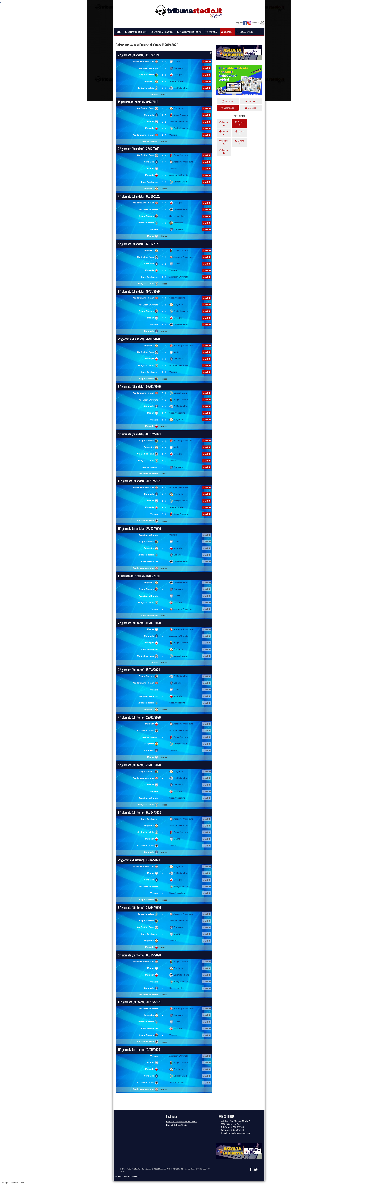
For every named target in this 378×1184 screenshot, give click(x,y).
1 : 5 (164, 115)
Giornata (228, 101)
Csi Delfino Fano (181, 88)
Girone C (224, 133)
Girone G (224, 151)
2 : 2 (164, 203)
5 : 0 (164, 223)
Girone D (240, 133)
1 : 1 (164, 75)
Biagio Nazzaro (147, 74)
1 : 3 (164, 413)
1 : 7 (164, 311)
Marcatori (251, 108)
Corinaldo (178, 68)
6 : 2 (164, 61)
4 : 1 (164, 365)
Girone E (224, 142)
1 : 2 (164, 447)
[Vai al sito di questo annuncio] (32, 75)
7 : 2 (164, 400)
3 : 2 (164, 257)
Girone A (224, 123)
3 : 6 (164, 216)
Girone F (240, 142)
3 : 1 (164, 68)
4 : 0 (164, 108)
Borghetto (149, 81)
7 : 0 (164, 461)
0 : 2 (164, 345)
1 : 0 (164, 277)
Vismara (154, 94)
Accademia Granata (148, 68)
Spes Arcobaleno (177, 81)
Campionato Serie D (137, 31)
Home (118, 31)
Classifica (251, 101)
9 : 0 (164, 359)
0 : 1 (164, 264)
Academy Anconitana (144, 61)
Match (206, 61)
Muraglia (177, 74)
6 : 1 (164, 514)
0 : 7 (164, 162)
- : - (164, 535)
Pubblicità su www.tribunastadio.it (181, 1121)
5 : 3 (164, 128)
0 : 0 (164, 169)
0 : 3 (164, 305)
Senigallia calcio (146, 88)
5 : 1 (164, 352)
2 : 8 (164, 182)
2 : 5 (164, 209)
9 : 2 (164, 155)
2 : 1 (164, 270)
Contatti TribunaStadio (176, 1125)
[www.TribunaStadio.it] (189, 11)
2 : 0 (164, 250)
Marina (176, 61)
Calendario (228, 108)
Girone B (240, 123)
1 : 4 (164, 88)
